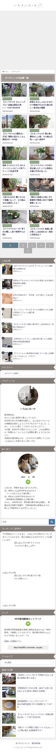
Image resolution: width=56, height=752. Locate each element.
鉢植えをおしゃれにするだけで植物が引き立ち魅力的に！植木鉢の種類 (41, 105)
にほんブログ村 (9, 573)
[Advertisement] (28, 40)
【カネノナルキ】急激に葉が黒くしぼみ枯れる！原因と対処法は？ (41, 231)
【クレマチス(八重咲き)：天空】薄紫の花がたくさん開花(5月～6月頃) (13, 136)
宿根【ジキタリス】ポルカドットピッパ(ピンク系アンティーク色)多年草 (14, 168)
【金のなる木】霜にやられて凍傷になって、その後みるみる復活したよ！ (13, 200)
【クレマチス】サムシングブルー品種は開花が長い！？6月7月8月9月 (13, 105)
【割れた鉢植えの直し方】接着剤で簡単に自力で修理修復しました (41, 200)
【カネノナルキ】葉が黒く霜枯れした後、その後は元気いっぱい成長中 (41, 136)
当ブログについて (23, 743)
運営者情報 (36, 743)
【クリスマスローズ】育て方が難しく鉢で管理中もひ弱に (13, 231)
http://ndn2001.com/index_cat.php (28, 647)
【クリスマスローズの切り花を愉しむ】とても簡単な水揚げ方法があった (41, 168)
